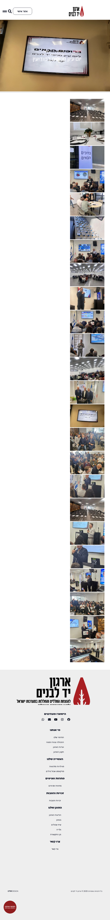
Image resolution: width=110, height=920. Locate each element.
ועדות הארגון (58, 747)
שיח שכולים (56, 824)
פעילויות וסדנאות (56, 766)
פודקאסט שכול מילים (55, 771)
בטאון (58, 820)
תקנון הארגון (58, 752)
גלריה (58, 829)
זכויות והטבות (55, 800)
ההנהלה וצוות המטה (55, 742)
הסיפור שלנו (59, 737)
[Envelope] (49, 719)
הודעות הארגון (55, 815)
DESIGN (13, 891)
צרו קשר (55, 849)
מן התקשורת (55, 834)
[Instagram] (62, 719)
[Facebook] (69, 719)
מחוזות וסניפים (55, 785)
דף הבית (77, 51)
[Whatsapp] (43, 719)
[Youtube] (56, 719)
